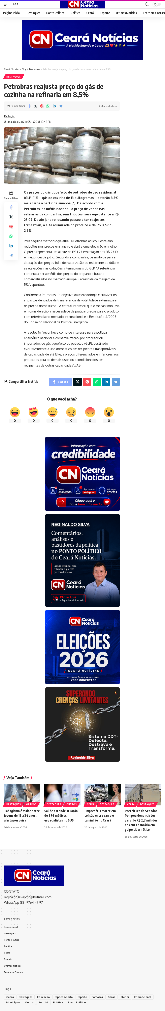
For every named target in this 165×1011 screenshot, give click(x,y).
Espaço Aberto (64, 997)
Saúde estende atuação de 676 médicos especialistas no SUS (61, 815)
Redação (9, 116)
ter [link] (86, 220)
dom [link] (42, 306)
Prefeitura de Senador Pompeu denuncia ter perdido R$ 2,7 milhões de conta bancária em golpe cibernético (141, 820)
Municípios (13, 1002)
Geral (111, 997)
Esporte (82, 997)
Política (58, 1002)
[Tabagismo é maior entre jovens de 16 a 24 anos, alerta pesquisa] (22, 794)
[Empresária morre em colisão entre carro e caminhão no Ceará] (103, 794)
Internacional (142, 997)
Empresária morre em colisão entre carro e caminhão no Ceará (100, 815)
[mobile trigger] (7, 4)
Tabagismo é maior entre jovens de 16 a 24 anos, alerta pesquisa (22, 815)
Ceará (91, 804)
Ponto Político (77, 1002)
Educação (43, 997)
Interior (124, 997)
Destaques (13, 77)
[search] (147, 4)
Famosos (97, 997)
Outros (31, 804)
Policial (43, 1002)
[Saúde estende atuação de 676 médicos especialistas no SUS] (62, 794)
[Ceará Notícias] (82, 4)
